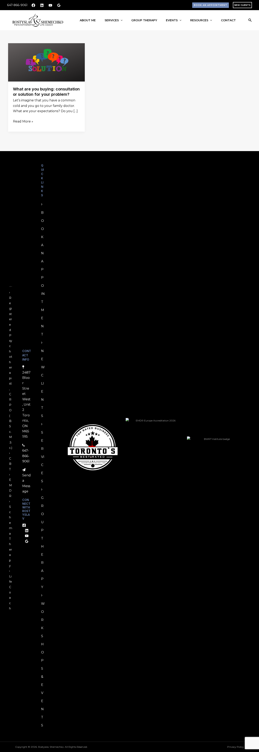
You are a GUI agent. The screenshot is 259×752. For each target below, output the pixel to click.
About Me (88, 20)
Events (172, 20)
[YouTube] (50, 5)
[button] (210, 5)
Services (112, 20)
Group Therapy (144, 20)
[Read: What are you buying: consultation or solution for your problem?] (46, 62)
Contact (228, 20)
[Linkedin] (42, 5)
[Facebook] (33, 5)
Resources (199, 20)
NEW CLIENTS (242, 5)
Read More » (23, 121)
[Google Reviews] (59, 5)
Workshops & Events (43, 664)
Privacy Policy (235, 746)
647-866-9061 (17, 5)
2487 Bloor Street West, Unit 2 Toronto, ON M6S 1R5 (26, 405)
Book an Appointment (43, 273)
